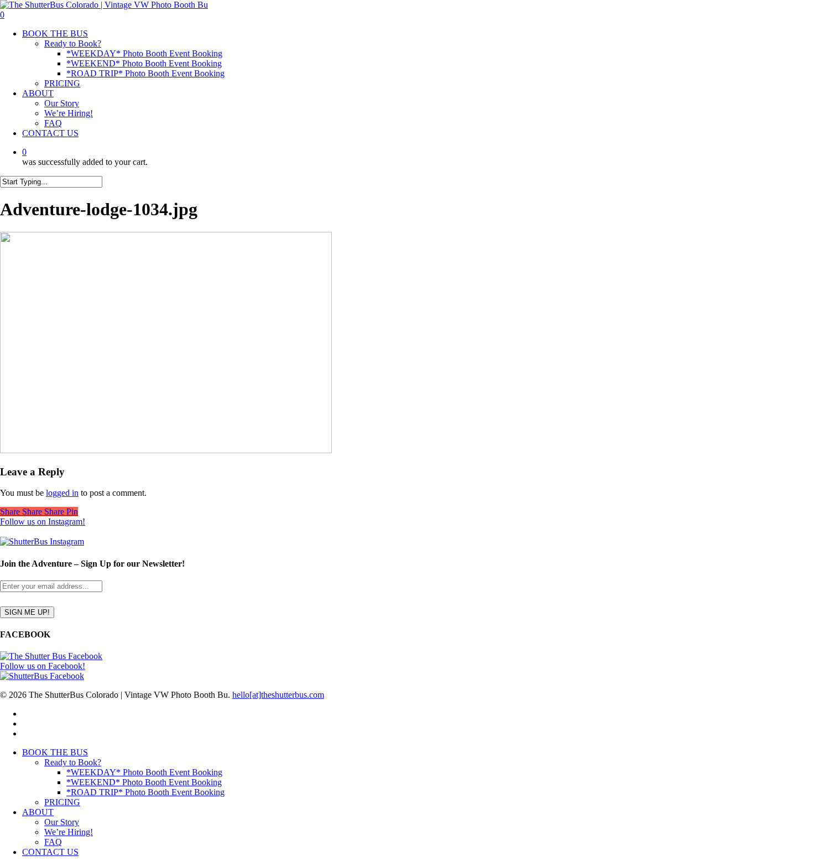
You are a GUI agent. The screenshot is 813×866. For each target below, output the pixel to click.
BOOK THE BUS (55, 752)
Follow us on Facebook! (42, 666)
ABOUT (38, 812)
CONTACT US (50, 852)
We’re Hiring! (68, 832)
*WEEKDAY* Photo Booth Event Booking (144, 772)
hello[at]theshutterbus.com (278, 694)
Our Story (61, 822)
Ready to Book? (72, 762)
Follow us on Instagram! (42, 521)
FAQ (53, 842)
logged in (62, 492)
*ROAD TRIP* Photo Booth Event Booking (145, 792)
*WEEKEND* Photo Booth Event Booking (144, 782)
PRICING (62, 802)
